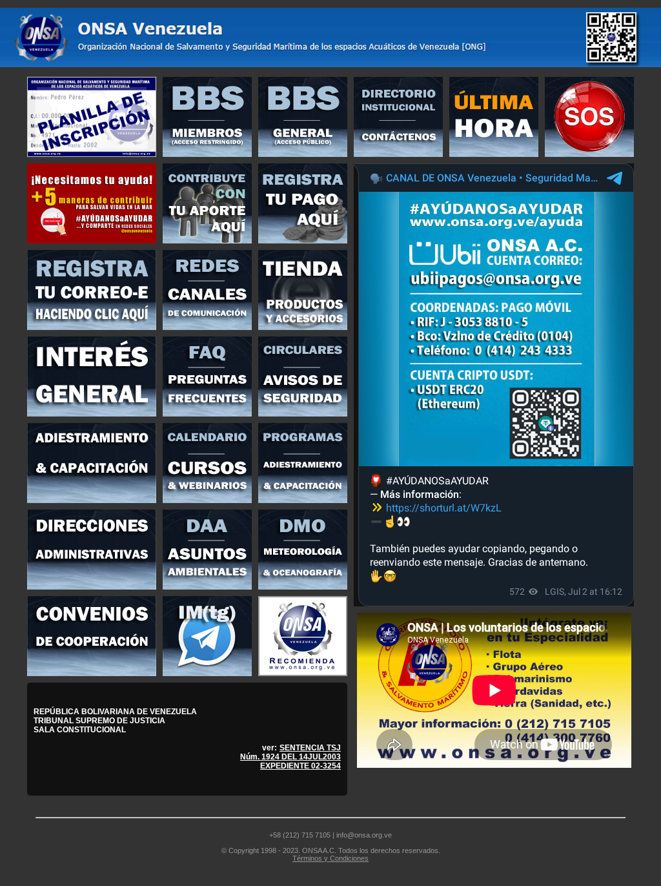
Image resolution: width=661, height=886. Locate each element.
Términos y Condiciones (330, 858)
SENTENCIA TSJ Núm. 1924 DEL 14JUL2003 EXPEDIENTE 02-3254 (290, 756)
